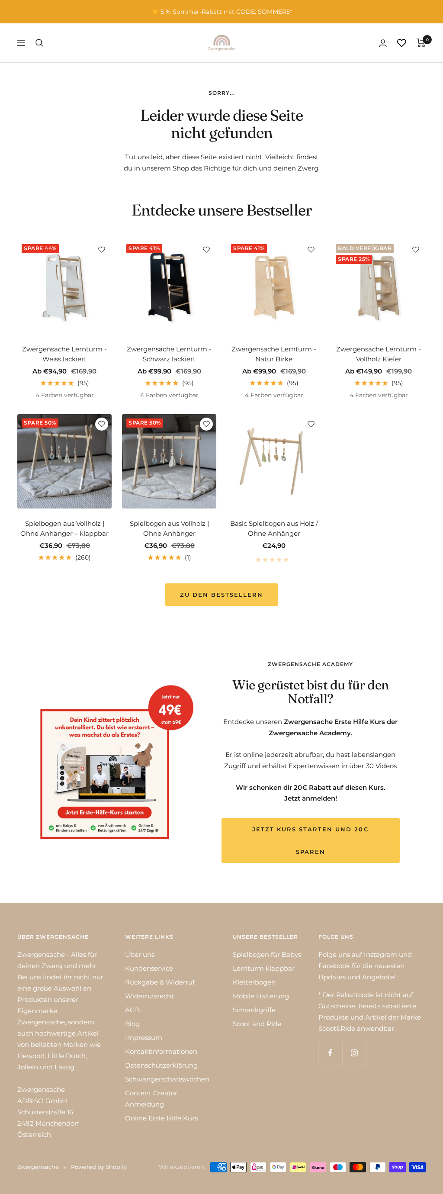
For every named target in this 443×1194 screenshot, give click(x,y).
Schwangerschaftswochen (167, 1079)
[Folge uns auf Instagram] (354, 1053)
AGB (132, 1010)
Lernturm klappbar (264, 968)
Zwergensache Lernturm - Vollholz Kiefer (378, 354)
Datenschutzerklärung (161, 1065)
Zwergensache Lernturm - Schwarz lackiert (169, 354)
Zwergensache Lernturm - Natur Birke (273, 354)
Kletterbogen (254, 982)
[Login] (383, 43)
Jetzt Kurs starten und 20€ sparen (310, 840)
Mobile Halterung (261, 996)
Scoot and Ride (257, 1024)
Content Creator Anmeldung (151, 1098)
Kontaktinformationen (161, 1051)
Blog (132, 1024)
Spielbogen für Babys (267, 954)
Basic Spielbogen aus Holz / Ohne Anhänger (274, 528)
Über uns (139, 954)
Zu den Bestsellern (221, 594)
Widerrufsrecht (149, 996)
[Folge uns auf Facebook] (330, 1053)
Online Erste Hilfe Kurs (161, 1118)
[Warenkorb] (421, 43)
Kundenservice (149, 968)
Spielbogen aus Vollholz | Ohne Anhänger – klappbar (64, 528)
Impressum (143, 1037)
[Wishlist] (401, 43)
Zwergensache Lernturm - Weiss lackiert (64, 354)
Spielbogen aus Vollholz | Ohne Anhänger (169, 528)
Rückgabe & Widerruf (160, 982)
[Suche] (39, 43)
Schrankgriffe (254, 1010)
